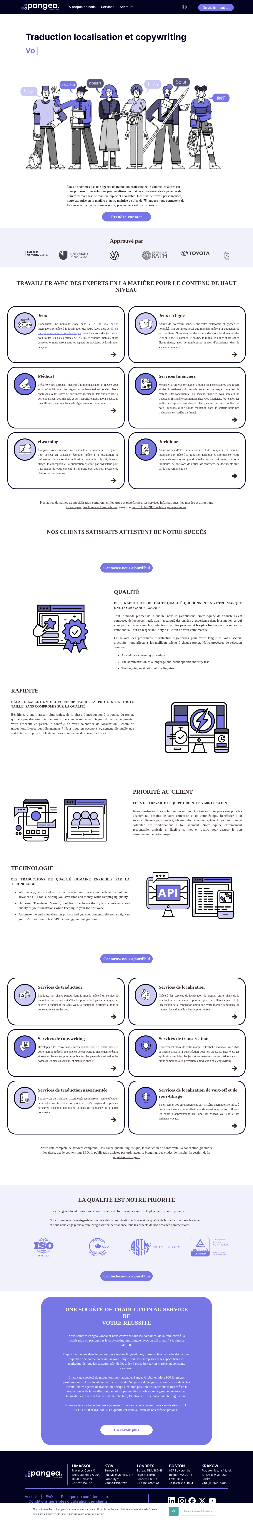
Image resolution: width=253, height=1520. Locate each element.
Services (107, 7)
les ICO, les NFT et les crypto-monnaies (159, 507)
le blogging (149, 1152)
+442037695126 (148, 1483)
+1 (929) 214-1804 (181, 1483)
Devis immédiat (216, 7)
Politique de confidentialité (84, 1496)
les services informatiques (161, 502)
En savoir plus (126, 1430)
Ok (173, 1511)
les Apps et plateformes (126, 502)
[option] (31, 256)
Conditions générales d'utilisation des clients (68, 1501)
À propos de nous (82, 7)
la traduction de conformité (160, 1148)
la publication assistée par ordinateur (115, 1152)
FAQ (49, 1496)
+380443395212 (115, 1483)
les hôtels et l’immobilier (100, 507)
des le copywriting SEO (73, 1152)
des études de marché (173, 1152)
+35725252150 (82, 1483)
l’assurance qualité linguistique (119, 1148)
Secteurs (126, 7)
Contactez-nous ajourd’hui (126, 567)
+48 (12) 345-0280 (214, 1483)
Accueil (31, 1496)
